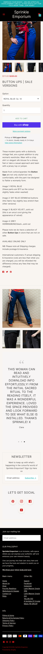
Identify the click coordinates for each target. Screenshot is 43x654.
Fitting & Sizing (8, 615)
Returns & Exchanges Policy (13, 618)
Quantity (6, 105)
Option (5, 94)
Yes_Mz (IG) (28, 599)
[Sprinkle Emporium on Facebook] (4, 641)
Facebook (28, 583)
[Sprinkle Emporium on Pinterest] (7, 641)
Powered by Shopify (9, 650)
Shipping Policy (8, 620)
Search (26, 581)
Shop (4, 586)
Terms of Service (9, 623)
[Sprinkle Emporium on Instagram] (10, 641)
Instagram (28, 586)
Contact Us (6, 594)
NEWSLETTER (22, 456)
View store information (13, 143)
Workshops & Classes (10, 591)
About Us (6, 583)
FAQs (4, 596)
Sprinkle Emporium (21, 647)
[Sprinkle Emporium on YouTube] (13, 641)
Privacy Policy (7, 626)
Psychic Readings (9, 588)
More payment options (21, 131)
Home (4, 581)
